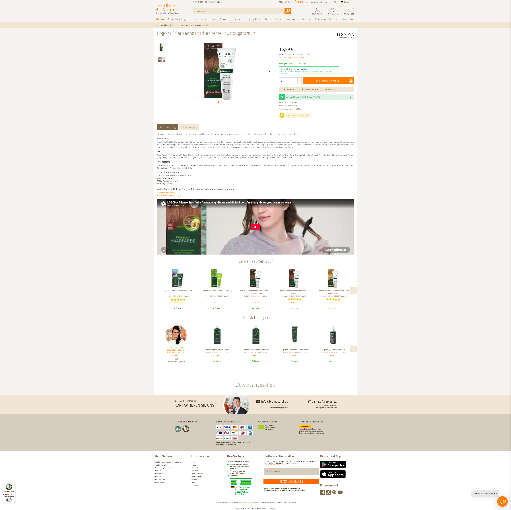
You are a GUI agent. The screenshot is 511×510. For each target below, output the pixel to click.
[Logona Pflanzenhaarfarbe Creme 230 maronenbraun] (255, 278)
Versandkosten (160, 473)
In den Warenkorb (327, 80)
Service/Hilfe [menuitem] (285, 2)
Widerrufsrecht (196, 476)
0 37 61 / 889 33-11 (302, 2)
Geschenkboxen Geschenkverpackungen (169, 462)
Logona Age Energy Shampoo (217, 349)
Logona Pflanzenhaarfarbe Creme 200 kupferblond (333, 292)
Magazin (194, 465)
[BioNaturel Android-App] (338, 464)
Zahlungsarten (160, 482)
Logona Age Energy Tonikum (333, 349)
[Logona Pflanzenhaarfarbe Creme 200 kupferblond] (333, 278)
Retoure (158, 471)
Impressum (195, 485)
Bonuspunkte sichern (300, 115)
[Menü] (13, 483)
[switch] (9, 499)
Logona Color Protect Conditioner (294, 349)
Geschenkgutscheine (162, 465)
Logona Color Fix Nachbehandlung (177, 290)
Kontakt (158, 476)
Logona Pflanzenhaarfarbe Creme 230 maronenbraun (255, 292)
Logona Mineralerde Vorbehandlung (217, 290)
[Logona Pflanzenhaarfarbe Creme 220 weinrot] (294, 278)
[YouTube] (340, 494)
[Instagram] (328, 494)
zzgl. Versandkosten (296, 57)
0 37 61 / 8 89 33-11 (324, 401)
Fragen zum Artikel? (167, 192)
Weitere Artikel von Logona (171, 195)
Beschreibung (167, 127)
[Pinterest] (334, 494)
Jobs (193, 462)
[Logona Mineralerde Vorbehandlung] (217, 278)
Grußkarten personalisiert (164, 468)
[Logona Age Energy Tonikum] (333, 335)
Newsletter (195, 468)
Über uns (194, 471)
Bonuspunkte (160, 479)
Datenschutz (195, 479)
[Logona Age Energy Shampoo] (217, 335)
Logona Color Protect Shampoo (256, 349)
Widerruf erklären (197, 473)
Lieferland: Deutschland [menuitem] (319, 2)
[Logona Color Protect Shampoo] (256, 335)
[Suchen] (288, 11)
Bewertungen (189, 127)
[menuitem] (317, 11)
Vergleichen (290, 89)
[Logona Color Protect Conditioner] (294, 335)
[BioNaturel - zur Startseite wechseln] (168, 8)
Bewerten (331, 89)
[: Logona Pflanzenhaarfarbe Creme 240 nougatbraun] (161, 47)
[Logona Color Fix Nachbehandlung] (178, 278)
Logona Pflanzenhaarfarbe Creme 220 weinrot (294, 292)
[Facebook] (322, 494)
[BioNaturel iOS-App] (338, 474)
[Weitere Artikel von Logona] (345, 35)
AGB (193, 482)
